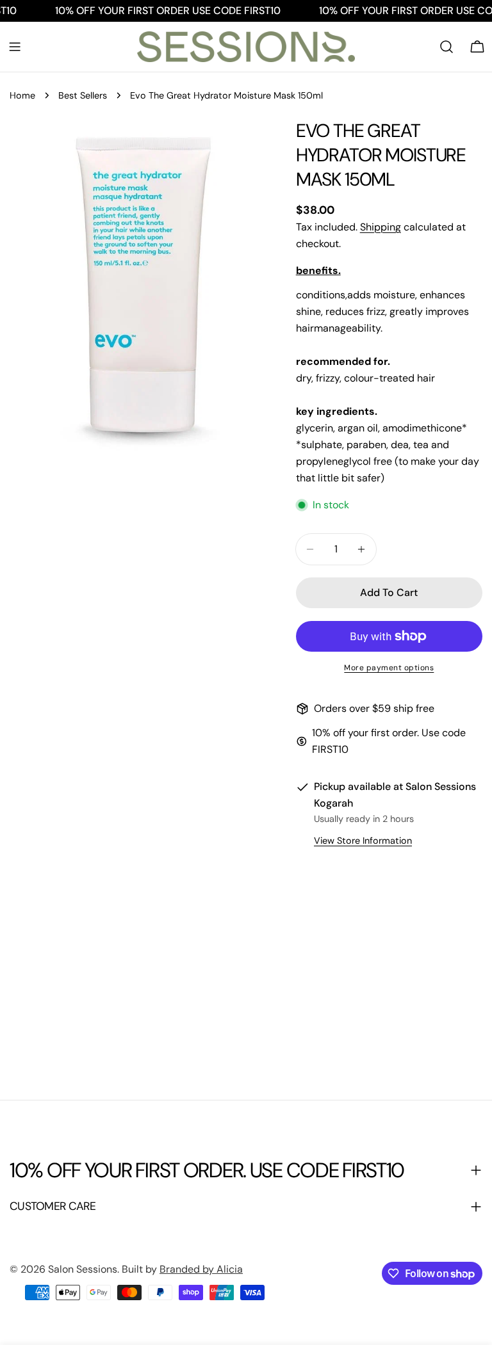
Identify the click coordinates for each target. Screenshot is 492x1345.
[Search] (446, 47)
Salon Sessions (82, 1269)
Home (22, 95)
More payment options (389, 668)
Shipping (380, 227)
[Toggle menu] (15, 47)
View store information (363, 840)
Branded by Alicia (201, 1269)
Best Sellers (82, 95)
